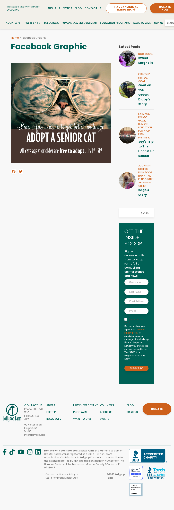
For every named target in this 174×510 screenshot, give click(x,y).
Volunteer (107, 405)
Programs (80, 412)
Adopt (50, 405)
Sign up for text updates (134, 320)
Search (146, 212)
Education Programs (115, 23)
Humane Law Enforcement (79, 23)
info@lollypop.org (34, 435)
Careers (132, 412)
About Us (54, 8)
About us (106, 412)
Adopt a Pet (14, 23)
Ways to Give (142, 23)
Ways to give (82, 419)
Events (67, 8)
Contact (51, 474)
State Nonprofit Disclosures (62, 477)
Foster (51, 412)
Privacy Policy (67, 474)
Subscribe (136, 368)
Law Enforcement (85, 405)
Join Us (158, 23)
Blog (78, 8)
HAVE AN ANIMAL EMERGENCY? (126, 8)
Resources (51, 23)
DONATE (157, 409)
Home (15, 38)
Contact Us (92, 8)
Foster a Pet (33, 23)
